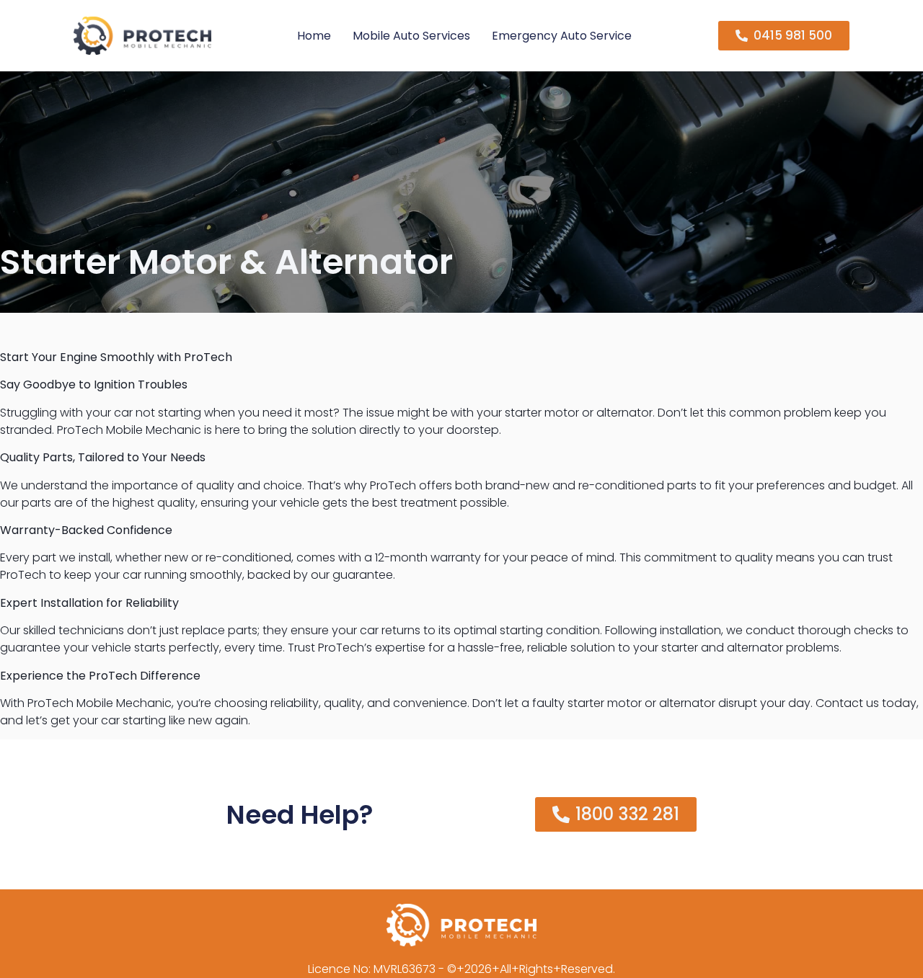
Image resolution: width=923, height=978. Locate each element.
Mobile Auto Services (411, 35)
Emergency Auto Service (562, 35)
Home (314, 35)
